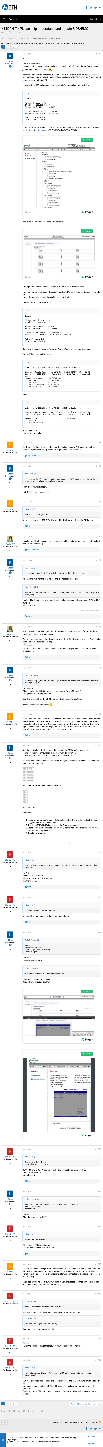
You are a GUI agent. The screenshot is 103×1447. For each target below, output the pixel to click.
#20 (99, 1360)
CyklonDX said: (30, 587)
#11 (99, 852)
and (34, 455)
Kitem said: (29, 509)
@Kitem (26, 1343)
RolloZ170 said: (31, 940)
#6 (100, 560)
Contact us (54, 1422)
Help (86, 1422)
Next (12, 47)
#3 (100, 466)
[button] (3, 19)
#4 (100, 501)
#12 (99, 897)
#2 (100, 442)
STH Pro (5, 1422)
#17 (99, 1264)
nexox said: (29, 474)
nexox (10, 450)
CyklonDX (10, 544)
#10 (99, 746)
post (42, 297)
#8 (100, 668)
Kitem (5, 32)
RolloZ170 (10, 860)
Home (92, 1422)
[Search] (100, 19)
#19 (99, 1339)
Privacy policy (78, 1422)
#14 (99, 1149)
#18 (99, 1294)
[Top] (96, 1422)
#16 (99, 1226)
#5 (100, 536)
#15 (99, 1191)
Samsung (42, 130)
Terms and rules (66, 1422)
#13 (99, 932)
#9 (100, 714)
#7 (100, 627)
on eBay (44, 69)
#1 (100, 54)
